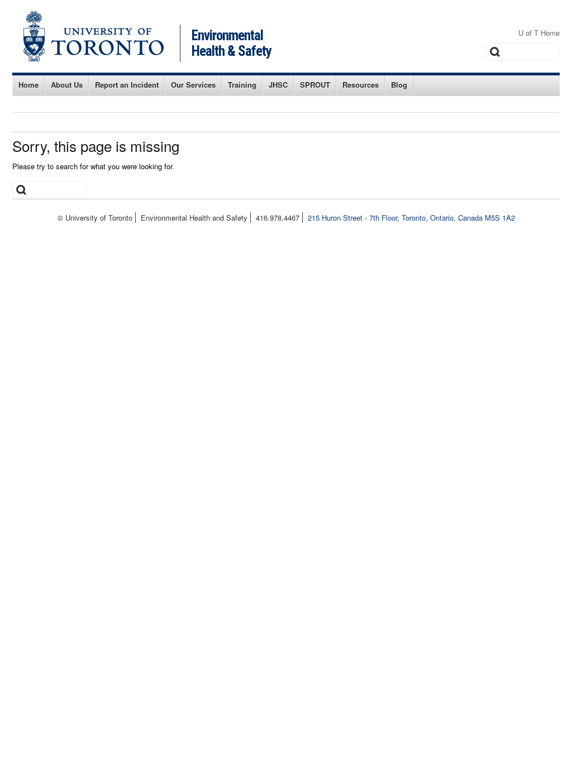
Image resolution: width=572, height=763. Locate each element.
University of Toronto (93, 36)
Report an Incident (127, 84)
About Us (67, 84)
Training (242, 84)
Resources (360, 84)
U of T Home (539, 32)
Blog (399, 84)
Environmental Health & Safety (231, 43)
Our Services (193, 84)
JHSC (278, 84)
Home (28, 84)
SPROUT (315, 84)
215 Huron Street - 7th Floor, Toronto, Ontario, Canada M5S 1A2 (411, 217)
